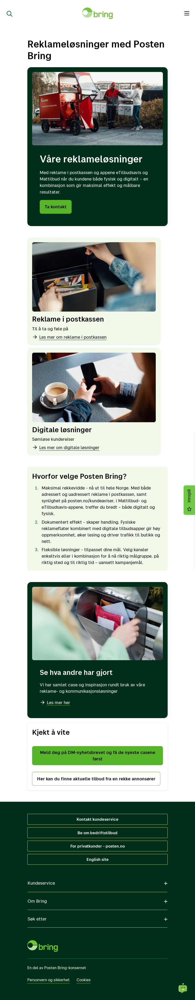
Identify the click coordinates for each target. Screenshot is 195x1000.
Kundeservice (41, 883)
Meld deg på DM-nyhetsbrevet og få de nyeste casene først (97, 755)
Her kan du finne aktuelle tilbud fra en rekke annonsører (96, 779)
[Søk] (7, 13)
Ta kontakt (56, 206)
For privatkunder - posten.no (97, 846)
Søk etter (37, 919)
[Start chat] (183, 988)
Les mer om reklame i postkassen (73, 337)
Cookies (84, 979)
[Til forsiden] (97, 13)
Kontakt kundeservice (97, 819)
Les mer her (58, 702)
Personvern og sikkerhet (48, 979)
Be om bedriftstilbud (97, 832)
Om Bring (37, 901)
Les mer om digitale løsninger (69, 447)
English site (98, 859)
